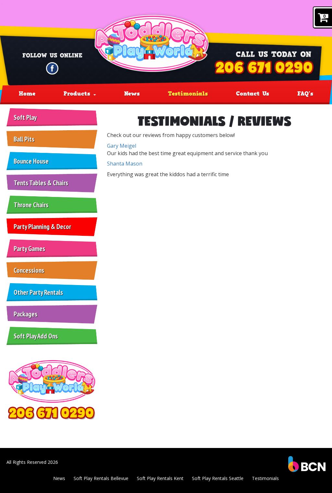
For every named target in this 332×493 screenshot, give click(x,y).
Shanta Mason (124, 163)
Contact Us (252, 93)
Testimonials (188, 93)
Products (78, 93)
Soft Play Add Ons (36, 336)
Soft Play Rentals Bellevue (101, 478)
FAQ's (305, 93)
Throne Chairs (31, 205)
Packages (25, 314)
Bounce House (31, 161)
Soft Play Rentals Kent (160, 478)
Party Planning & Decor (42, 226)
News (132, 93)
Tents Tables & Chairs (41, 182)
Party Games (29, 248)
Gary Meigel (121, 145)
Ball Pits (24, 139)
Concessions (29, 270)
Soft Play (25, 117)
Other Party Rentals (38, 292)
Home (27, 93)
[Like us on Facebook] (52, 68)
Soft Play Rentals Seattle (217, 478)
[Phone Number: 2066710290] (265, 67)
